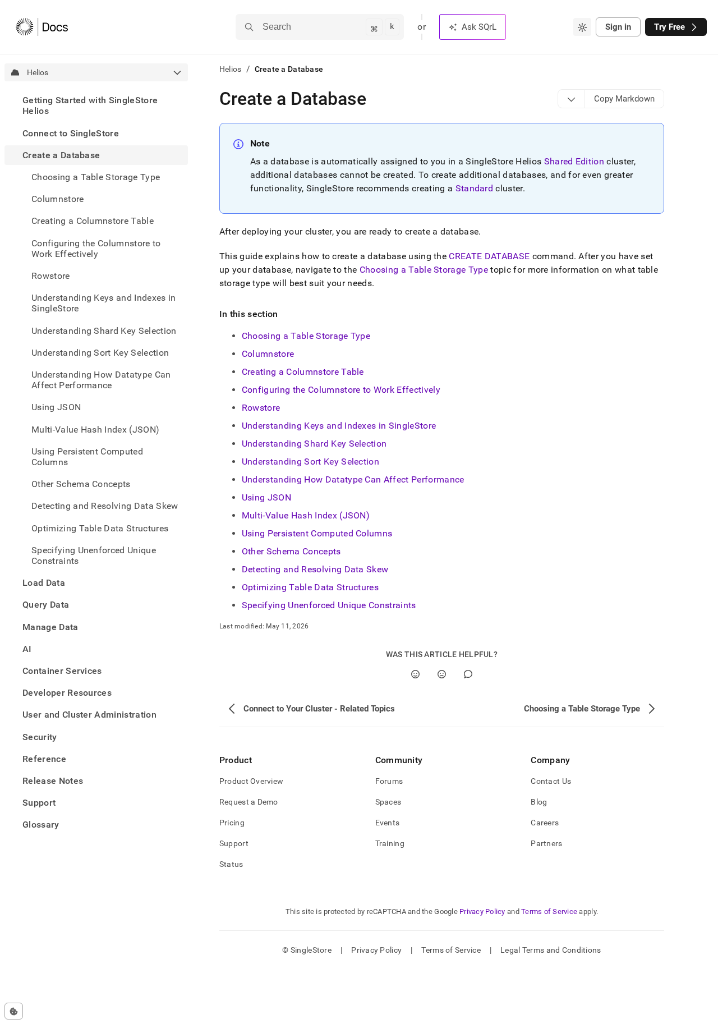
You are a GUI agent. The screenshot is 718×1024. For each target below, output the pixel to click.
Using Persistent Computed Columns (317, 533)
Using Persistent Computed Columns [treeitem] (87, 456)
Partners (546, 843)
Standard (474, 188)
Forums (389, 781)
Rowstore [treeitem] (50, 275)
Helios (230, 69)
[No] (442, 674)
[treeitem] (96, 105)
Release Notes (52, 780)
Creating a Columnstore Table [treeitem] (92, 220)
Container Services (62, 670)
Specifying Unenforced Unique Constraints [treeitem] (93, 555)
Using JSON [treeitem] (56, 407)
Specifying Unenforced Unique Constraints (329, 605)
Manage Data (50, 626)
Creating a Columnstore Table (303, 371)
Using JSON (266, 497)
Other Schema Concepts (291, 551)
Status (231, 864)
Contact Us (551, 781)
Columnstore (57, 199)
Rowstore (261, 407)
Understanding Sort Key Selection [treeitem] (100, 352)
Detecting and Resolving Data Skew (315, 569)
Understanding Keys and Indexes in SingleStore (339, 425)
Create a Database (61, 155)
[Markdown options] (571, 99)
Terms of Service (549, 911)
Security (39, 737)
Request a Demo (248, 801)
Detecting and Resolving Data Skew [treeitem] (104, 505)
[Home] (42, 27)
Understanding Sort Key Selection (310, 461)
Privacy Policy (482, 911)
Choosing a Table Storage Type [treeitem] (95, 177)
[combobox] (582, 27)
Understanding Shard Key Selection (314, 443)
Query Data (45, 604)
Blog (539, 801)
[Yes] (415, 674)
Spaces (388, 801)
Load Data (43, 582)
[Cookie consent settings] (13, 1011)
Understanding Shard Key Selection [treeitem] (104, 330)
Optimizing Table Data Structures (99, 527)
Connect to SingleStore (70, 132)
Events (387, 822)
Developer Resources (67, 692)
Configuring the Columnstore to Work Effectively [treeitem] (96, 248)
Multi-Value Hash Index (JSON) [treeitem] (95, 429)
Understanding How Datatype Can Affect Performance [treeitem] (101, 380)
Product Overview (251, 781)
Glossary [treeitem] (40, 824)
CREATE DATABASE (489, 256)
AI (27, 649)
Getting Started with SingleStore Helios (90, 105)
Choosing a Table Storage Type (424, 269)
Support (39, 802)
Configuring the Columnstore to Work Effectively (341, 389)
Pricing (232, 822)
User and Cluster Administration (89, 714)
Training (389, 843)
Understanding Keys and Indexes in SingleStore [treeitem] (103, 303)
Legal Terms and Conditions (550, 949)
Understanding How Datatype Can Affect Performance (353, 479)
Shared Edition (574, 161)
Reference (44, 759)
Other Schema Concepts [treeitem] (81, 484)
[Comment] (468, 674)
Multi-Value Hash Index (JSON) (306, 515)
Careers (545, 822)
